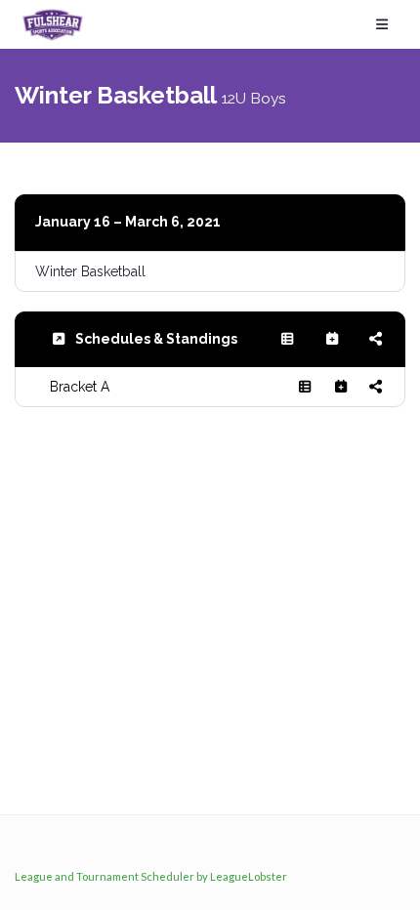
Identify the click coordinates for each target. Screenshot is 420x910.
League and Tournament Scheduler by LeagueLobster (151, 876)
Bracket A (79, 386)
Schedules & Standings (156, 339)
